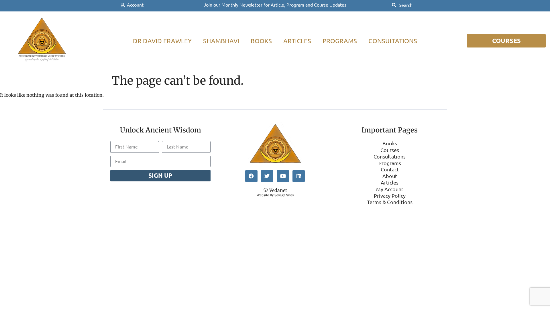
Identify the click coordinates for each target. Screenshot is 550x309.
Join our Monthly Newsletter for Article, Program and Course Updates (275, 4)
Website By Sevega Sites (275, 195)
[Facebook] (251, 176)
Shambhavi (221, 40)
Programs (340, 40)
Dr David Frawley (162, 40)
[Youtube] (283, 176)
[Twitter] (267, 176)
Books (261, 40)
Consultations (392, 40)
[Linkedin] (298, 176)
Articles (297, 40)
